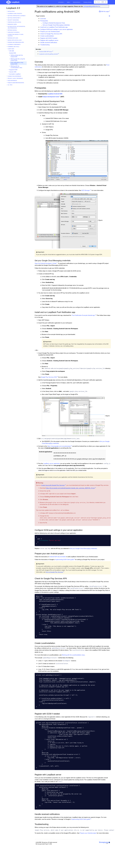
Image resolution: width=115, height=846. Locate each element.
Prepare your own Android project (50, 31)
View (68, 2)
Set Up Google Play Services (54, 572)
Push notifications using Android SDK (17, 63)
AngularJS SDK (13, 69)
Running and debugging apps (16, 42)
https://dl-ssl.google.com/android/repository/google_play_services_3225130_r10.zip (70, 488)
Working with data (13, 38)
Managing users (12, 24)
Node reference (12, 80)
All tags (10, 84)
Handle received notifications (48, 42)
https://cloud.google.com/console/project (59, 446)
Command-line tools (13, 46)
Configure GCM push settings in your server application (56, 29)
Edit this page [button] (105, 11)
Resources (76, 2)
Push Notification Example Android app (83, 315)
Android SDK (12, 53)
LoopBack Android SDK (54, 94)
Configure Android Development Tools (54, 23)
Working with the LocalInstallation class (16, 66)
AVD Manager (85, 190)
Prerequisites (44, 21)
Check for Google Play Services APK (51, 34)
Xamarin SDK (12, 72)
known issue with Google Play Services (53, 485)
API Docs (60, 2)
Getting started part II (14, 17)
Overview (43, 18)
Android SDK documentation (57, 556)
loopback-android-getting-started (48, 54)
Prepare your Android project (88, 833)
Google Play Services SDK (49, 377)
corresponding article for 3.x (91, 6)
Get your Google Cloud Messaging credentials (56, 25)
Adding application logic (15, 40)
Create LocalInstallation (47, 36)
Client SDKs (11, 48)
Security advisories (13, 20)
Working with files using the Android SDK (18, 59)
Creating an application (14, 22)
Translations (87, 2)
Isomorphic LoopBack (15, 74)
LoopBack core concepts (15, 13)
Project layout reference (15, 78)
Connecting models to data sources (15, 35)
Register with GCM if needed (48, 38)
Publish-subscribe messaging (16, 82)
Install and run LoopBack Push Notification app (54, 27)
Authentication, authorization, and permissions (16, 27)
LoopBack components (14, 44)
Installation (11, 11)
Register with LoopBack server (49, 40)
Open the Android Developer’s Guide (45, 263)
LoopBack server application (51, 463)
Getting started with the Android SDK (17, 55)
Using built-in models (13, 32)
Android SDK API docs (45, 51)
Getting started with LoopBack (16, 15)
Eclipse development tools (50, 97)
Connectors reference (14, 76)
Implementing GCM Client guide (64, 559)
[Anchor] (47, 18)
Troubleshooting (45, 45)
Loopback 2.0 (13, 7)
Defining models (12, 30)
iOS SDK (11, 51)
